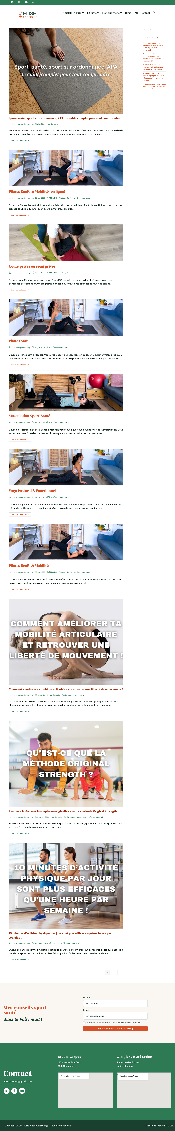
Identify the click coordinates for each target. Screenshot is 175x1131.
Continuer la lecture (21, 139)
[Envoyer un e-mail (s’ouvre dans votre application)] (33, 2)
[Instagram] (7, 1091)
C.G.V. (171, 1125)
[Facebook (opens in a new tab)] (13, 2)
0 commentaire (83, 198)
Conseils (54, 124)
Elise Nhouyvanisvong (21, 124)
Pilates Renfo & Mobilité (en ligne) (37, 191)
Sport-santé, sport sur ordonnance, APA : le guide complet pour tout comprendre (64, 118)
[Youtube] (22, 1091)
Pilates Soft (18, 341)
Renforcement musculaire (73, 695)
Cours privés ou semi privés (32, 266)
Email (86, 1009)
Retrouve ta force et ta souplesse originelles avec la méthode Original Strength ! (64, 811)
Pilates (62, 198)
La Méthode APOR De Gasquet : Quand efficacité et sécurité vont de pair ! (154, 86)
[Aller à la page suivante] (120, 972)
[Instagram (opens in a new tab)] (19, 2)
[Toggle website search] (154, 13)
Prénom (87, 997)
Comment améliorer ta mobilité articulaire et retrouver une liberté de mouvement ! (66, 689)
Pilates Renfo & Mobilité (29, 565)
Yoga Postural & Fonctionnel (32, 490)
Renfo (69, 198)
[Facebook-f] (14, 1091)
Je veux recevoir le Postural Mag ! (115, 1028)
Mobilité (53, 198)
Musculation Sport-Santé (29, 415)
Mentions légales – (157, 1125)
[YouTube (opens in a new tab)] (26, 2)
